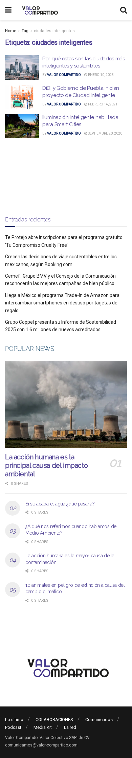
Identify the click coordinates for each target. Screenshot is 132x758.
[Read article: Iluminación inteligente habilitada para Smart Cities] (22, 126)
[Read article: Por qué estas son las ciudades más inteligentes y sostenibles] (22, 67)
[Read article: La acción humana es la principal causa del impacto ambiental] (66, 404)
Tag (25, 30)
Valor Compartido (64, 75)
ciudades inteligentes (54, 30)
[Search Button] (123, 10)
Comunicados (99, 719)
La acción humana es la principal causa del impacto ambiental (46, 465)
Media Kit (43, 727)
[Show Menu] (8, 10)
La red (70, 727)
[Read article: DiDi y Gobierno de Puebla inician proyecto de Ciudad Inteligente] (22, 97)
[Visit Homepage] (39, 10)
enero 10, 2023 (100, 75)
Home (10, 30)
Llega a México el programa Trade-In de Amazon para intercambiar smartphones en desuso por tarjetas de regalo (62, 303)
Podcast (13, 727)
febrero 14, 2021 (102, 104)
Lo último (14, 719)
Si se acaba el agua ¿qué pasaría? (60, 503)
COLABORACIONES (54, 719)
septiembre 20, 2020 (104, 133)
